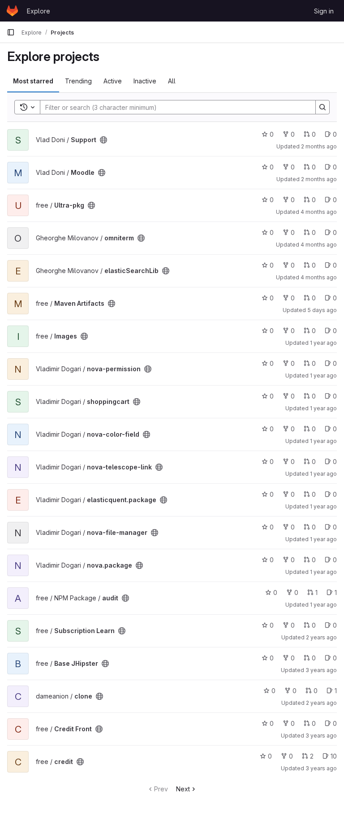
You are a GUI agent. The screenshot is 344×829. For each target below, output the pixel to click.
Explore (38, 11)
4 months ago (319, 211)
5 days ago (322, 310)
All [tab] (172, 81)
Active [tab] (112, 81)
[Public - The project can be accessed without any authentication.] (103, 139)
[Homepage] (12, 11)
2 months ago (319, 146)
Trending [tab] (78, 81)
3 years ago (321, 670)
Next (183, 789)
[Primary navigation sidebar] (11, 32)
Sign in (324, 11)
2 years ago (321, 637)
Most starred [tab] (33, 81)
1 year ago (323, 342)
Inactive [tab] (144, 81)
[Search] (322, 107)
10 (334, 756)
